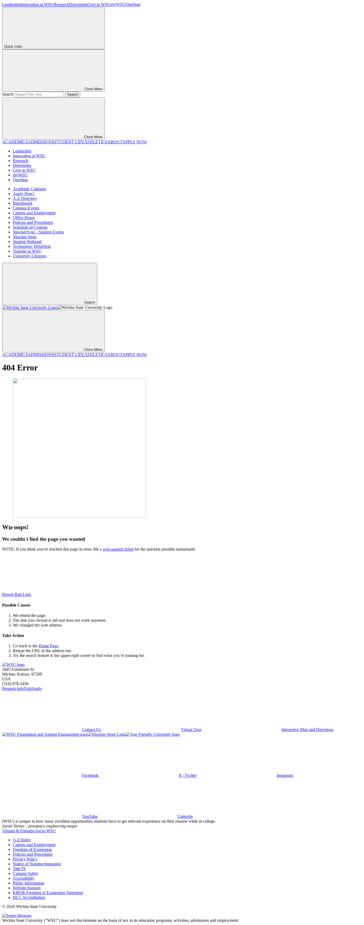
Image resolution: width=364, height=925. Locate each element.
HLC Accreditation (29, 897)
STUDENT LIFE (69, 142)
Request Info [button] (13, 688)
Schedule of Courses (30, 227)
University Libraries (29, 256)
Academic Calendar (29, 189)
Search (8, 94)
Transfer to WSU (27, 251)
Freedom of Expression (32, 849)
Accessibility (23, 878)
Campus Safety (25, 873)
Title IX (19, 868)
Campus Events (26, 208)
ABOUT (114, 142)
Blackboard (22, 203)
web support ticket (118, 549)
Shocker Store (25, 237)
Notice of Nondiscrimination (37, 864)
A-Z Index (22, 840)
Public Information (28, 883)
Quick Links (13, 47)
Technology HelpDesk (32, 246)
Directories (78, 4)
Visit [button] (27, 688)
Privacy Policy (25, 859)
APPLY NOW (134, 142)
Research (61, 4)
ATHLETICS (95, 142)
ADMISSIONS (41, 142)
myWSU (118, 4)
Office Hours (24, 217)
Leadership (11, 4)
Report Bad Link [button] (17, 594)
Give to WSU (99, 4)
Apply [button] (36, 688)
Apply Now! (23, 193)
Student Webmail (27, 241)
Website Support (27, 888)
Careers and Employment (34, 213)
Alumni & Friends (17, 831)
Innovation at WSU (37, 4)
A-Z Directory (25, 198)
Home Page (48, 646)
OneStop (133, 4)
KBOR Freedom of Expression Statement (48, 892)
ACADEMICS (15, 142)
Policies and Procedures (33, 222)
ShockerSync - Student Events (38, 232)
